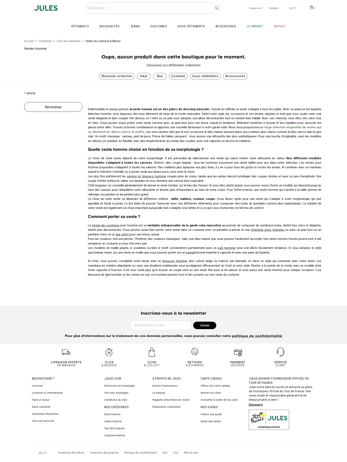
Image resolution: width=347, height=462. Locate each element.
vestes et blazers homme (146, 176)
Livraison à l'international (47, 392)
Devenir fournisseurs (165, 385)
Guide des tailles (211, 421)
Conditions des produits (104, 452)
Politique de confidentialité (140, 452)
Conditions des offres (71, 452)
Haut (143, 76)
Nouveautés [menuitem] (110, 26)
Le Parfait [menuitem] (255, 26)
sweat (190, 252)
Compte (274, 8)
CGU (175, 452)
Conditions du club (115, 399)
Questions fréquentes (45, 414)
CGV (165, 452)
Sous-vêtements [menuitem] (191, 26)
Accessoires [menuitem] (225, 26)
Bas (160, 76)
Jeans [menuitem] (135, 26)
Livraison (37, 385)
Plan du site (191, 452)
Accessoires (235, 76)
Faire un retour (41, 399)
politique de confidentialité (257, 336)
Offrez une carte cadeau (215, 385)
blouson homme (175, 261)
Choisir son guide (211, 414)
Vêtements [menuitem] (80, 26)
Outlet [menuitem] (280, 26)
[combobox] (153, 8)
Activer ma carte (211, 392)
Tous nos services (43, 421)
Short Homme (112, 414)
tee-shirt (123, 234)
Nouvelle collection (117, 76)
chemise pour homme (268, 230)
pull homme (227, 248)
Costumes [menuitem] (158, 26)
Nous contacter (41, 407)
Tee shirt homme (114, 428)
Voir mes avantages (116, 392)
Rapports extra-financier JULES (171, 399)
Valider (205, 325)
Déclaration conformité (166, 407)
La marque (158, 392)
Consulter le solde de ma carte (219, 399)
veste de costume (105, 225)
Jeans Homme (113, 421)
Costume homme (114, 435)
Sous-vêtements (205, 76)
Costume (178, 76)
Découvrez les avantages (119, 385)
